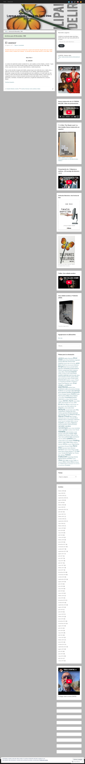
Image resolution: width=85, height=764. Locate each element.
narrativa (68, 426)
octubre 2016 (61, 577)
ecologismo (72, 380)
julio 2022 (60, 502)
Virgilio (75, 460)
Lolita (59, 414)
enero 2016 (61, 598)
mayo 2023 (61, 493)
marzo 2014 (61, 637)
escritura (70, 387)
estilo (66, 389)
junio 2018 (60, 530)
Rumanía (67, 446)
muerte (61, 422)
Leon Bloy (76, 410)
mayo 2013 (61, 656)
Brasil (65, 367)
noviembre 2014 (62, 623)
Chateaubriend (74, 368)
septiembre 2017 (62, 551)
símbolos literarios (68, 451)
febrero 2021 (61, 516)
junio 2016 (60, 586)
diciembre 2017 (62, 544)
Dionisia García (64, 378)
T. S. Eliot (76, 451)
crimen (59, 373)
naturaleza (77, 428)
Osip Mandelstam (66, 435)
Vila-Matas (71, 460)
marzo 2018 (61, 537)
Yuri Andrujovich (70, 463)
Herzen (71, 396)
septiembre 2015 (62, 605)
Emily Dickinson (65, 383)
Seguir (61, 45)
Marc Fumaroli (73, 416)
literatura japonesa (73, 413)
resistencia (75, 442)
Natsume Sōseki (71, 428)
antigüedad (77, 360)
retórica (65, 444)
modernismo (76, 419)
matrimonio (61, 418)
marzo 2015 (61, 614)
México (69, 423)
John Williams (66, 404)
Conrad (67, 372)
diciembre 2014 (62, 621)
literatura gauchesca (63, 413)
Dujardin (68, 380)
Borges (61, 366)
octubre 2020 (61, 519)
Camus (68, 367)
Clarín (71, 370)
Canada (72, 367)
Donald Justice (74, 378)
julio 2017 (60, 556)
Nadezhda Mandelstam (62, 424)
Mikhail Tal (65, 419)
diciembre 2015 (62, 600)
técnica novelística (67, 458)
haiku (67, 396)
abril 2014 (60, 635)
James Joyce (68, 400)
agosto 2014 (61, 626)
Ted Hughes (69, 453)
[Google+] (75, 2)
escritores (63, 386)
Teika (73, 453)
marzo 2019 (61, 528)
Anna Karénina (70, 360)
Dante (59, 376)
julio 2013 (60, 651)
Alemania (70, 358)
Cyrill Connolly (72, 375)
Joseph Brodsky (73, 404)
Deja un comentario (19, 45)
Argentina (60, 363)
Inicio (4, 1)
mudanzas (76, 421)
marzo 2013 (61, 660)
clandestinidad (65, 370)
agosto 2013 (61, 649)
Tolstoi (68, 454)
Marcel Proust (63, 416)
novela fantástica (70, 432)
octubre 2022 (61, 495)
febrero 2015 (61, 616)
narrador (61, 426)
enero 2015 (61, 619)
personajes (69, 437)
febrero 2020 (61, 525)
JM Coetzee (71, 402)
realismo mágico (62, 442)
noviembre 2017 (62, 546)
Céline (78, 375)
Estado (73, 387)
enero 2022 (61, 507)
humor (31, 88)
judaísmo (72, 406)
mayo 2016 (61, 588)
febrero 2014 (61, 640)
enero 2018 (61, 542)
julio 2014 (60, 628)
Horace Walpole (61, 397)
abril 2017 (60, 563)
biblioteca (76, 365)
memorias (72, 418)
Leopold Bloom (61, 411)
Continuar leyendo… (10, 82)
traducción (62, 456)
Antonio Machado (63, 361)
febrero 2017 (61, 567)
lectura (61, 409)
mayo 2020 (61, 523)
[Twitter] (69, 2)
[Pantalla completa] (78, 117)
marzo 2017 (61, 565)
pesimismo (76, 437)
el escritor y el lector (70, 381)
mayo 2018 (61, 532)
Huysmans (61, 399)
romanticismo (61, 446)
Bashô (63, 365)
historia (75, 396)
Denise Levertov (71, 376)
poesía (70, 438)
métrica (65, 423)
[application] (69, 112)
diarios (59, 378)
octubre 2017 (61, 549)
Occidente (60, 435)
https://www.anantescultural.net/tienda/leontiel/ (69, 57)
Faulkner (60, 390)
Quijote (71, 440)
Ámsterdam (67, 465)
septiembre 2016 (62, 579)
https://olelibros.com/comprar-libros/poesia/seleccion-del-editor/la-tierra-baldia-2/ (68, 159)
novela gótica (66, 433)
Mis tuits (60, 338)
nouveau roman (71, 430)
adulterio (61, 358)
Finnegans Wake (70, 390)
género (63, 396)
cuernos (65, 375)
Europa (78, 389)
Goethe (73, 394)
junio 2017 (60, 558)
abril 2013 (60, 658)
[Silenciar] (75, 117)
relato (68, 442)
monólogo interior (69, 421)
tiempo (63, 455)
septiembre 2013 (62, 646)
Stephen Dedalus (67, 449)
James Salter (76, 401)
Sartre (68, 448)
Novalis (77, 430)
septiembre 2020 (62, 521)
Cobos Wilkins (61, 372)
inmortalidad (66, 399)
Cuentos (17, 88)
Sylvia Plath (61, 451)
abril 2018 (60, 535)
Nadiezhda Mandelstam (72, 424)
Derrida (76, 376)
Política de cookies (43, 760)
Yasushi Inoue (63, 463)
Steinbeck (61, 449)
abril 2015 (60, 612)
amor (64, 360)
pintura (65, 438)
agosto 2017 (61, 553)
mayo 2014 (61, 633)
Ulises (60, 460)
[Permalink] (52, 89)
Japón (60, 402)
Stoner (73, 449)
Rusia (71, 446)
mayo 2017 (61, 560)
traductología (71, 457)
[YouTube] (78, 2)
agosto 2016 (61, 581)
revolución (69, 444)
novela (61, 431)
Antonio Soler (71, 361)
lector (72, 408)
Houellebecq (68, 397)
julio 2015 (60, 609)
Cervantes (67, 368)
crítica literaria (73, 373)
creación (73, 371)
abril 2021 (60, 512)
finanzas (27, 88)
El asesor (10, 42)
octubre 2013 (61, 644)
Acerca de (10, 1)
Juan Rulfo (67, 406)
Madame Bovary (75, 414)
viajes (67, 460)
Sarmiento (64, 448)
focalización (76, 392)
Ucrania (74, 458)
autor (78, 363)
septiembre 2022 (62, 498)
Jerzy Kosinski (65, 402)
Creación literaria (10, 88)
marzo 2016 (61, 593)
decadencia (64, 376)
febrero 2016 (61, 595)
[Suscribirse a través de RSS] (81, 2)
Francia (60, 394)
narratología (63, 428)
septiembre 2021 (62, 509)
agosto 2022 (61, 500)
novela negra (73, 433)
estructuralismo (71, 389)
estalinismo (61, 389)
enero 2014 (61, 642)
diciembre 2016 (62, 572)
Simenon (73, 448)
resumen (60, 444)
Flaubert (69, 392)
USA (64, 460)
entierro (71, 383)
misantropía (70, 419)
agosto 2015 (61, 607)
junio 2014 (60, 630)
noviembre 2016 (62, 574)
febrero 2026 (61, 491)
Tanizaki (63, 453)
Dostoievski (62, 380)
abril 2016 (60, 591)
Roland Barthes (75, 444)
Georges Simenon (66, 394)
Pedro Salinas (61, 437)
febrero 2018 (61, 539)
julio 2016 (60, 584)
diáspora (69, 378)
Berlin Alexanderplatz (69, 365)
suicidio (76, 449)
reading (76, 440)
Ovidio (71, 435)
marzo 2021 (61, 514)
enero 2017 (61, 570)
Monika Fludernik (61, 421)
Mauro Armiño (67, 418)
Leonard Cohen (69, 410)
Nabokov (74, 423)
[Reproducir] (60, 117)
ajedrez (66, 358)
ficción (65, 390)
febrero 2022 (61, 505)
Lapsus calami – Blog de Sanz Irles (29, 16)
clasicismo (75, 370)
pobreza (35, 88)
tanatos (59, 453)
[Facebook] (72, 2)
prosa (67, 440)
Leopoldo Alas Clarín (71, 411)
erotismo (68, 385)
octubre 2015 (61, 602)
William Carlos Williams (69, 462)
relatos (38, 88)
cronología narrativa (66, 373)
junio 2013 (60, 653)
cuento (60, 375)
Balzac (60, 365)
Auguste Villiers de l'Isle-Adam (70, 363)
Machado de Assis (65, 414)
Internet (71, 399)
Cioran (60, 370)
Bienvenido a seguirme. (64, 32)
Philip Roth (60, 438)
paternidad (76, 435)
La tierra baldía (67, 408)
